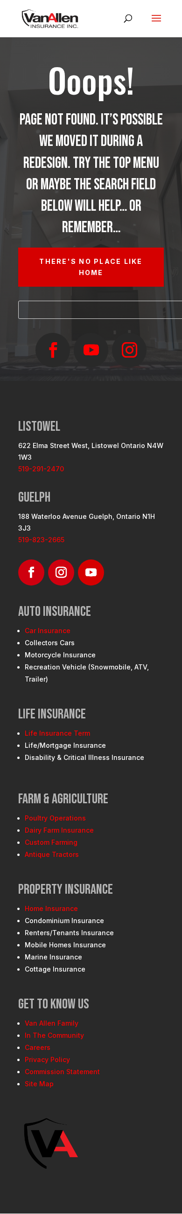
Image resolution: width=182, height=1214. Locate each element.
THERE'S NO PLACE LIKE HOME (90, 266)
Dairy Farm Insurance (59, 830)
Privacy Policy (47, 1059)
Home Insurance (51, 908)
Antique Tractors (52, 854)
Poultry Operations (55, 818)
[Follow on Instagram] (129, 350)
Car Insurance (47, 631)
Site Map (39, 1084)
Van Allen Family (51, 1023)
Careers (37, 1047)
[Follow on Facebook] (52, 350)
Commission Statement (62, 1072)
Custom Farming (51, 842)
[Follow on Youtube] (91, 350)
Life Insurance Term (57, 733)
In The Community (54, 1035)
